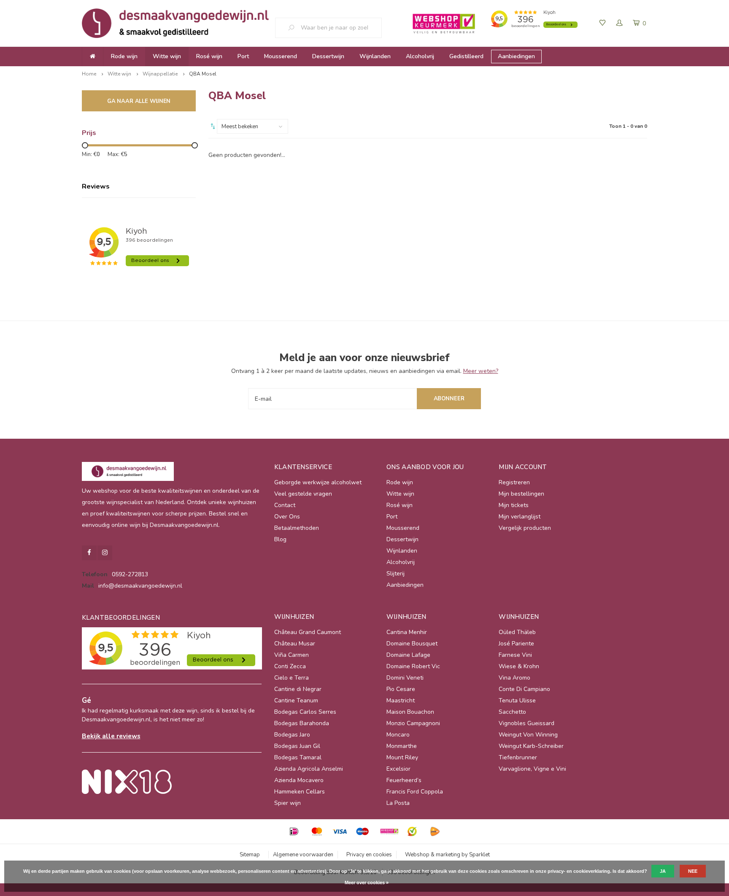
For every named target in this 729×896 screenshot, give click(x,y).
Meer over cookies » (367, 882)
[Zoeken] (294, 28)
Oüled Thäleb (517, 632)
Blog (280, 539)
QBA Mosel (202, 73)
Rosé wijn (209, 56)
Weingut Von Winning (528, 735)
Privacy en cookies (369, 854)
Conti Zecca (290, 666)
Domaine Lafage (408, 655)
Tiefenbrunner (518, 757)
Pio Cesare (400, 689)
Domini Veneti (405, 678)
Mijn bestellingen (521, 494)
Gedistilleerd (466, 56)
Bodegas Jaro (292, 735)
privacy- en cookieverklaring (579, 871)
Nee (692, 871)
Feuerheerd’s (403, 780)
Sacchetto (512, 712)
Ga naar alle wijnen (139, 101)
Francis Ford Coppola (414, 792)
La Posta (398, 803)
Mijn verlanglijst (519, 517)
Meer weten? (480, 371)
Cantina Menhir (406, 632)
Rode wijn (124, 56)
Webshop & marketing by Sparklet (447, 854)
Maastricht (400, 700)
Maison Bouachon (410, 712)
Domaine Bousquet (411, 644)
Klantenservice (303, 467)
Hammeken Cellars (299, 792)
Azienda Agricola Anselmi (308, 769)
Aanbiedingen (516, 56)
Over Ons (287, 517)
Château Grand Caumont (307, 632)
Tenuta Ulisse (517, 700)
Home (89, 73)
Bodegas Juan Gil (297, 746)
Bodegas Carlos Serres (305, 712)
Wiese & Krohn (519, 666)
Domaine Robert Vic (413, 666)
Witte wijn (167, 56)
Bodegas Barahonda (301, 723)
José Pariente (516, 644)
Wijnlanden (375, 56)
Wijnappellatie (160, 73)
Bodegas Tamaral (297, 757)
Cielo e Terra (291, 678)
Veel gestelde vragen (303, 494)
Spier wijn (287, 803)
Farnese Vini (515, 655)
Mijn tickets (514, 505)
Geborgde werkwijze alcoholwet (318, 482)
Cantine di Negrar (297, 689)
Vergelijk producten (525, 528)
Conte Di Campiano (524, 689)
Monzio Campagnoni (413, 723)
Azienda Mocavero (299, 780)
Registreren (514, 482)
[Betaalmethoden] (294, 831)
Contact (284, 505)
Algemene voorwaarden (303, 854)
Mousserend (280, 56)
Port (243, 56)
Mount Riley (402, 757)
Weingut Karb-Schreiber (531, 746)
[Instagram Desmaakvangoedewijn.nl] (104, 552)
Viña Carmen (291, 655)
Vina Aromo (514, 678)
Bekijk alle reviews (111, 735)
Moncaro (398, 735)
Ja (663, 871)
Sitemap (250, 854)
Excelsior (398, 769)
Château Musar (294, 644)
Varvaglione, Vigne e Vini (532, 769)
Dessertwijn (328, 56)
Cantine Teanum (296, 700)
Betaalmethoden (296, 528)
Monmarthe (401, 746)
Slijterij (395, 573)
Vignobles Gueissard (526, 723)
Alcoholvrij (420, 56)
